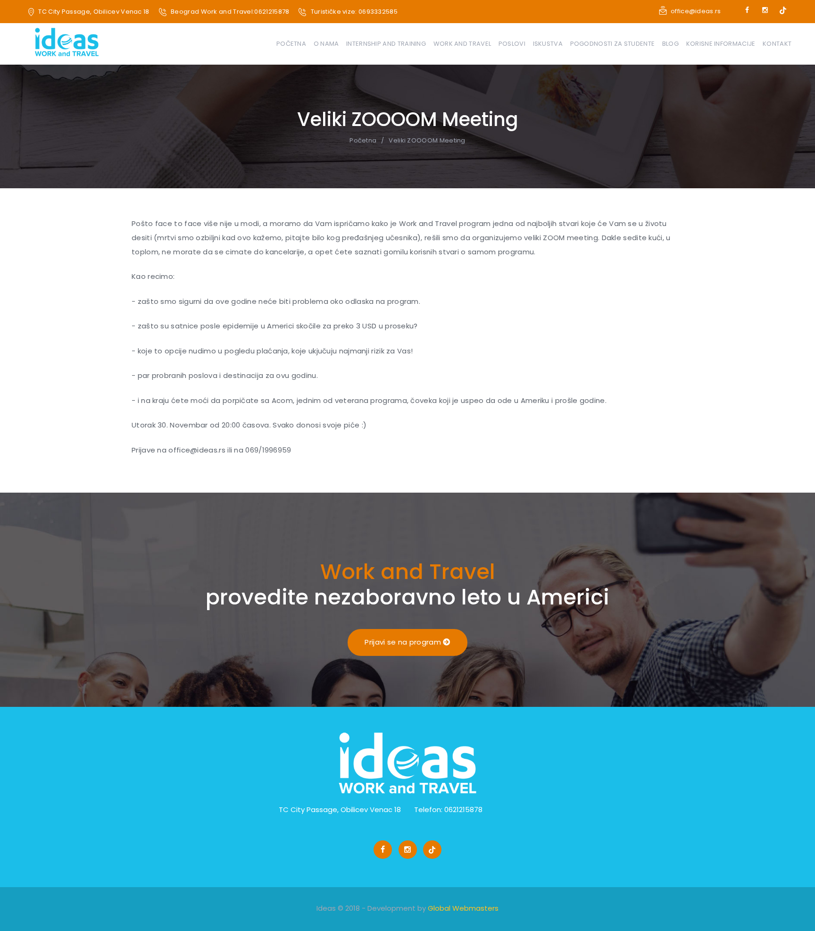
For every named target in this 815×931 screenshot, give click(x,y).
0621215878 (271, 11)
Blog (670, 43)
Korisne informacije (721, 43)
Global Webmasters (463, 908)
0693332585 (378, 11)
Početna (291, 43)
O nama (326, 43)
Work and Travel (462, 43)
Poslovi (512, 43)
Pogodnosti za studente (612, 43)
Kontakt (777, 43)
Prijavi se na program (404, 642)
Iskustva (548, 43)
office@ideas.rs (696, 11)
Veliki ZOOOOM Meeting (427, 140)
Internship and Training (386, 43)
